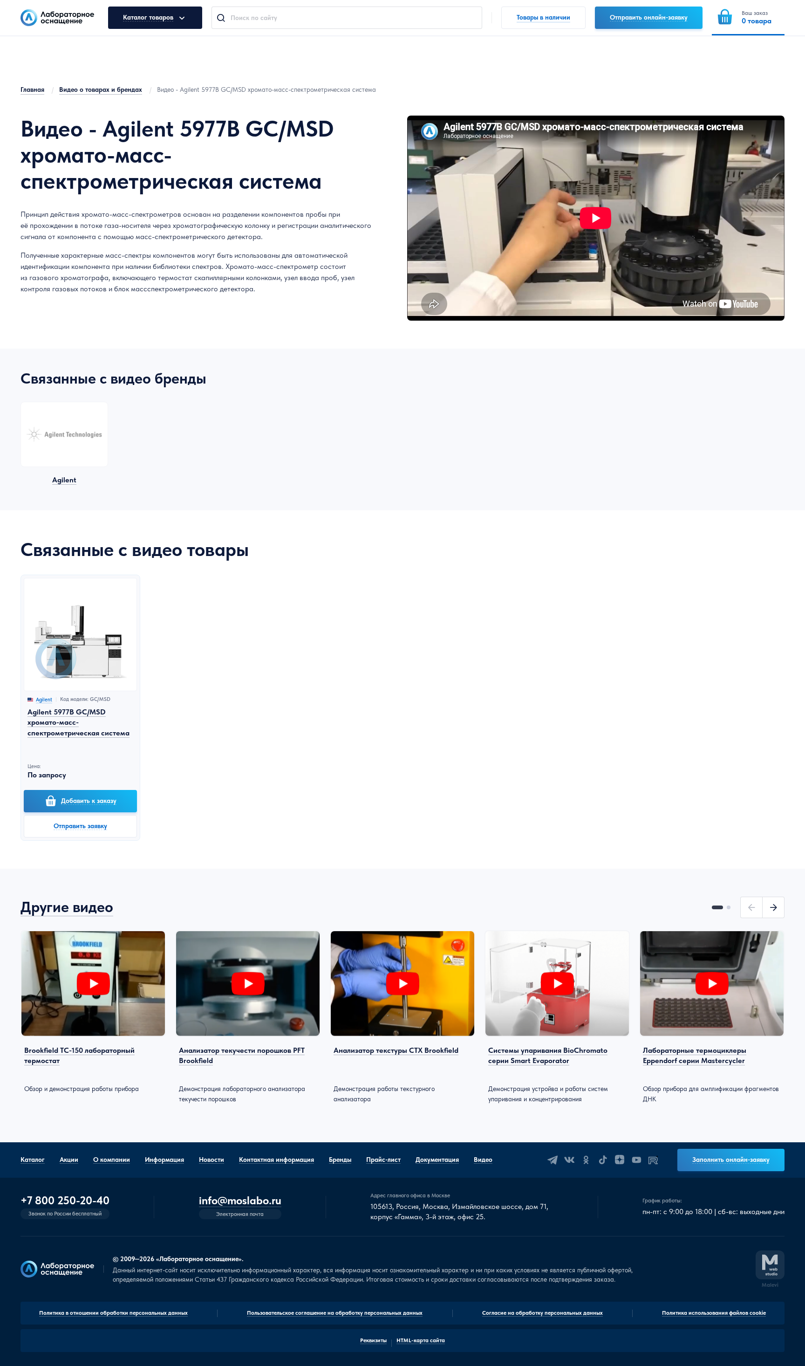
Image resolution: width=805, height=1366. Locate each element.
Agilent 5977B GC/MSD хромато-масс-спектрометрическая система (78, 722)
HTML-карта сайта (420, 1340)
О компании (111, 1159)
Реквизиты (373, 1340)
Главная (32, 89)
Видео (483, 1159)
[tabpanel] (93, 1012)
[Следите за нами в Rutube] (653, 1160)
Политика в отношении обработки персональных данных (113, 1313)
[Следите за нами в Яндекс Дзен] (619, 1160)
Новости (211, 1159)
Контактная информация (276, 1159)
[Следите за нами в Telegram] (552, 1160)
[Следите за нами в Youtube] (636, 1160)
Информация (164, 1159)
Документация (437, 1159)
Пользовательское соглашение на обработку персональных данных (335, 1313)
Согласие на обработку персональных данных (542, 1313)
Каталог (32, 1159)
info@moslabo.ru (240, 1200)
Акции (69, 1159)
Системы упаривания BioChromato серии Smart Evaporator (547, 1055)
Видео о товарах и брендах (100, 89)
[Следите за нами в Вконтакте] (569, 1160)
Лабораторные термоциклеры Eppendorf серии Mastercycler (694, 1055)
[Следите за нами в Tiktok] (602, 1160)
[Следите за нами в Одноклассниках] (586, 1160)
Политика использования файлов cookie (714, 1313)
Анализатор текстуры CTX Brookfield (396, 1050)
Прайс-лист (383, 1159)
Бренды (340, 1159)
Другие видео (66, 907)
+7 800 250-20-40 (64, 1200)
